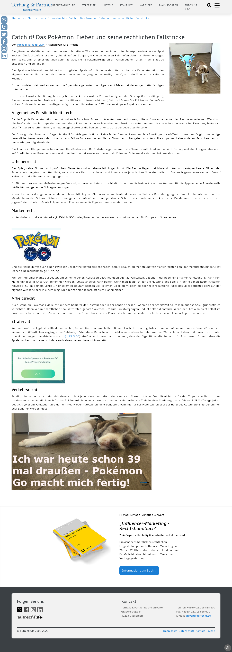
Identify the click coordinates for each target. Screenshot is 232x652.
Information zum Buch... (139, 570)
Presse (211, 631)
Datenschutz (186, 631)
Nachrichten (168, 5)
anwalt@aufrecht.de (198, 615)
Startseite (18, 18)
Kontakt (126, 5)
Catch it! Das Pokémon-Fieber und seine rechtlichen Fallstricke (109, 18)
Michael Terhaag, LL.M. (31, 44)
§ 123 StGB (72, 336)
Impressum (170, 631)
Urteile (107, 5)
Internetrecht (56, 18)
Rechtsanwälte (63, 5)
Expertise (89, 5)
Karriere (145, 5)
